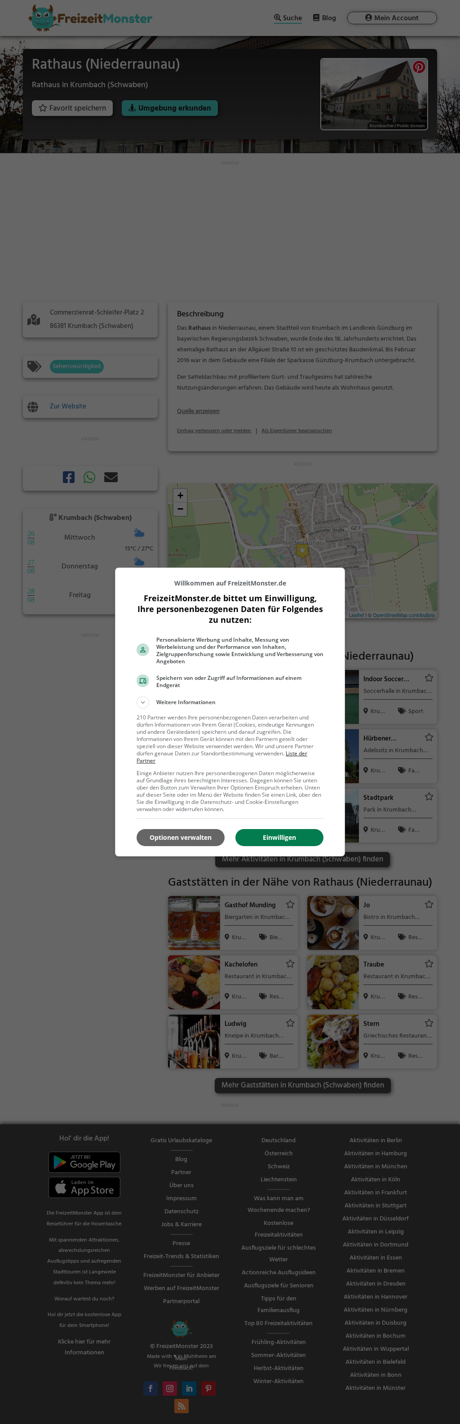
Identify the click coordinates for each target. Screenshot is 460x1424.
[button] (230, 702)
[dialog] (230, 712)
